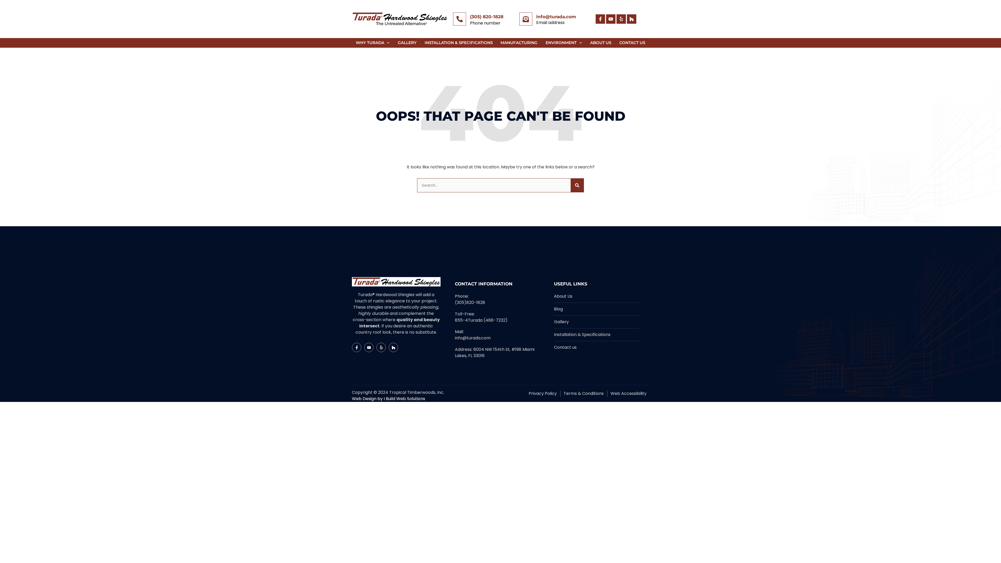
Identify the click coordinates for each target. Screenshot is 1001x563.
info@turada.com (556, 16)
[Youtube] (610, 19)
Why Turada (370, 42)
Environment (561, 42)
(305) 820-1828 (486, 16)
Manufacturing (519, 42)
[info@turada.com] (525, 19)
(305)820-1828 (470, 302)
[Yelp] (621, 19)
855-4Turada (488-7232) (481, 320)
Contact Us (632, 42)
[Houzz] (631, 19)
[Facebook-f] (600, 19)
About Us (600, 42)
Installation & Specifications (459, 42)
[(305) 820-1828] (459, 19)
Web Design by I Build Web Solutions (388, 399)
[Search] (577, 185)
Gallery (407, 42)
